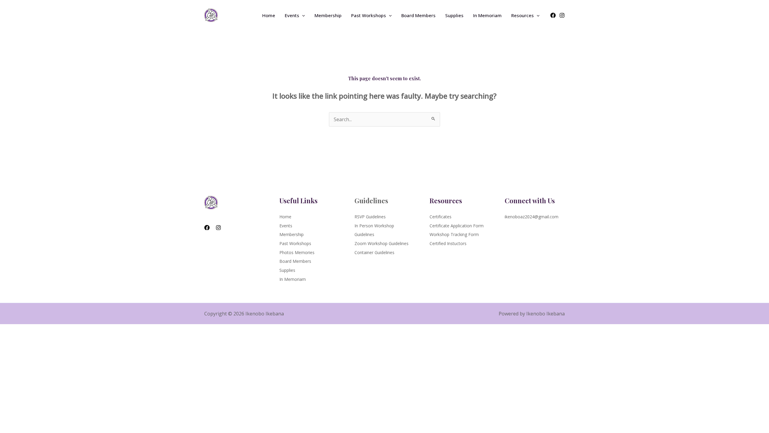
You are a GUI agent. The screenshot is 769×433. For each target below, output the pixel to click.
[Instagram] (562, 15)
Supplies (454, 15)
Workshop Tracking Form (454, 234)
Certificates (440, 217)
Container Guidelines (374, 252)
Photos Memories (297, 252)
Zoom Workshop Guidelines (381, 243)
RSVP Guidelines (370, 217)
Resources (522, 15)
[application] (302, 15)
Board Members (418, 15)
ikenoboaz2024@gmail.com (531, 217)
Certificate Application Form (457, 226)
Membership (328, 15)
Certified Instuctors (448, 243)
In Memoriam (487, 15)
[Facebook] (553, 15)
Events (292, 15)
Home (268, 15)
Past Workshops (368, 15)
